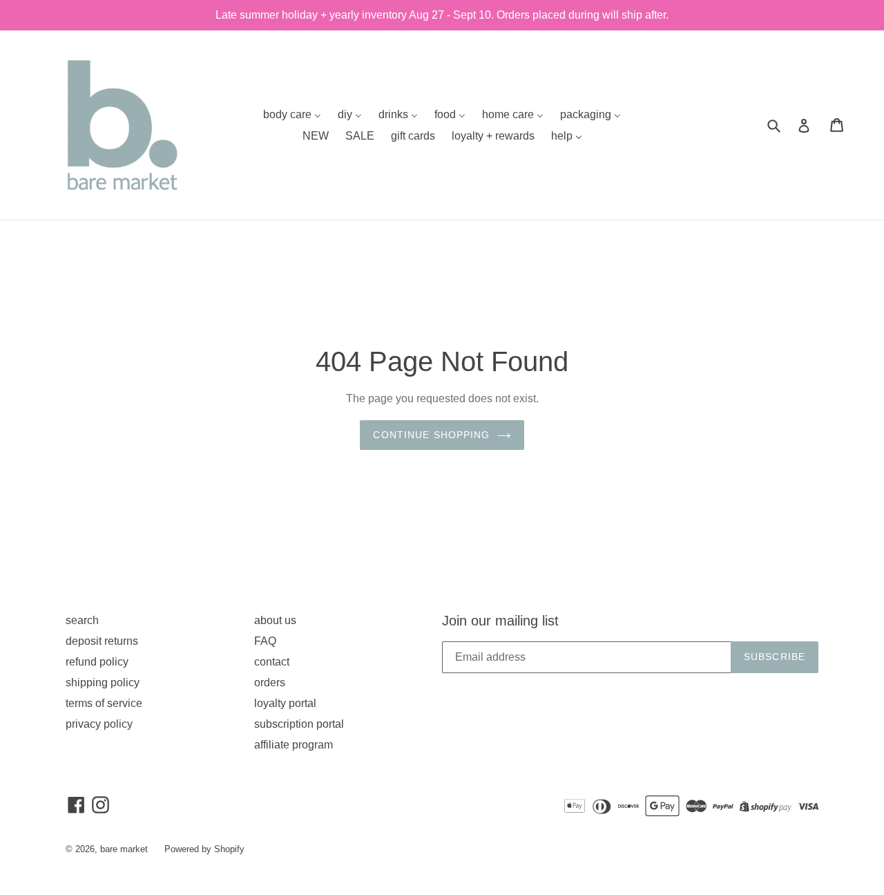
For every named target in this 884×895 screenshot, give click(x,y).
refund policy (97, 662)
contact (271, 662)
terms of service (104, 703)
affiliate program (293, 745)
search (82, 620)
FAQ (265, 641)
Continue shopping (431, 434)
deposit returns (102, 641)
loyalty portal (285, 703)
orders (269, 682)
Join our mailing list (500, 620)
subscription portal (299, 724)
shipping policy (103, 682)
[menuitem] (292, 114)
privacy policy (99, 724)
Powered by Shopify (204, 849)
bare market (124, 849)
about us (275, 620)
